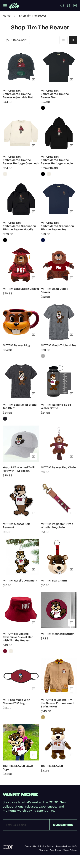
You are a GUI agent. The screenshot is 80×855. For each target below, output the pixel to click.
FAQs (74, 846)
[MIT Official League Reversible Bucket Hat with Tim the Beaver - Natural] (11, 651)
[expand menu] (5, 5)
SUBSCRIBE (63, 825)
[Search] (62, 5)
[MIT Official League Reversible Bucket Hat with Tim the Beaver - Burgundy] (5, 651)
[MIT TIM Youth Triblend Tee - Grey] (43, 356)
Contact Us (30, 846)
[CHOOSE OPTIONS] (71, 79)
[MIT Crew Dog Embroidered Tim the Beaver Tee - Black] (43, 108)
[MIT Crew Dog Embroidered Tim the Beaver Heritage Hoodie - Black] (43, 174)
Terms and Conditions (50, 850)
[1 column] (63, 40)
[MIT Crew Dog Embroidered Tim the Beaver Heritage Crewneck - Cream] (5, 174)
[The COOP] (14, 5)
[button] (75, 5)
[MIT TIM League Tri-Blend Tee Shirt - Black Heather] (5, 418)
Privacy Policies (70, 850)
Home (6, 15)
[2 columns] (73, 40)
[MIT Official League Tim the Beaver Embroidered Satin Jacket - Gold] (43, 717)
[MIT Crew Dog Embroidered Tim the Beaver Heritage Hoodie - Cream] (49, 174)
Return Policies (63, 846)
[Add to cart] (33, 79)
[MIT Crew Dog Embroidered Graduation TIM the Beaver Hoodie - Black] (5, 240)
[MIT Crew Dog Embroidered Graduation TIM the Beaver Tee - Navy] (43, 240)
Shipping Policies (46, 846)
